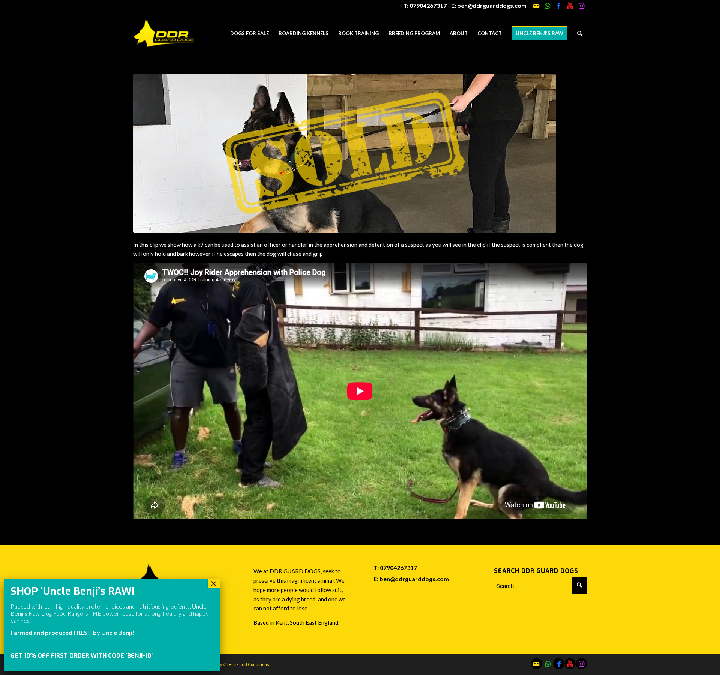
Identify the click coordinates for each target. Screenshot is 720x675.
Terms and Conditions (247, 664)
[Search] (579, 33)
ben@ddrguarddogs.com (414, 578)
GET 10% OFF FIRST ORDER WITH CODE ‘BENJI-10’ (81, 656)
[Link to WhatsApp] (547, 5)
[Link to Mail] (536, 5)
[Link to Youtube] (569, 5)
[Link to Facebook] (558, 5)
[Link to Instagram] (581, 5)
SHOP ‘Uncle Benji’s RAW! (72, 591)
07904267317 (398, 567)
